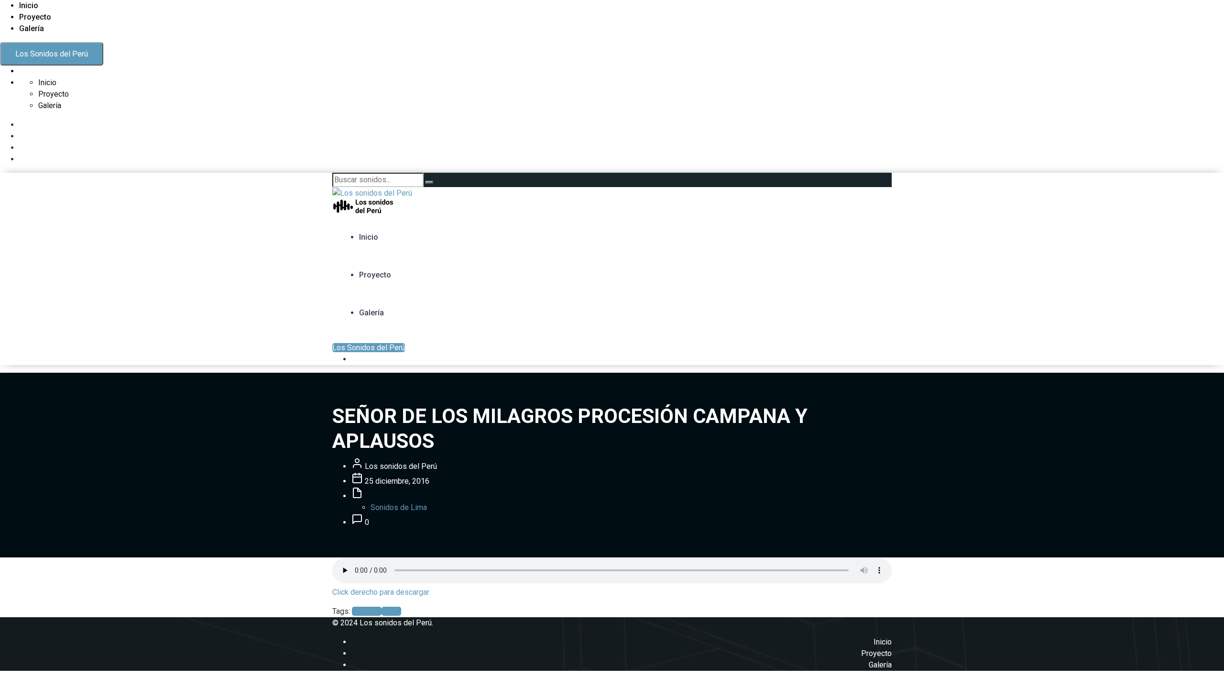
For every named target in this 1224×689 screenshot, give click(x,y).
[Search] (429, 182)
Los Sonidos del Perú (51, 53)
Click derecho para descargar (380, 592)
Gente (391, 611)
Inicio (28, 5)
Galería (31, 28)
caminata (367, 611)
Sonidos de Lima (399, 507)
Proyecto (35, 17)
